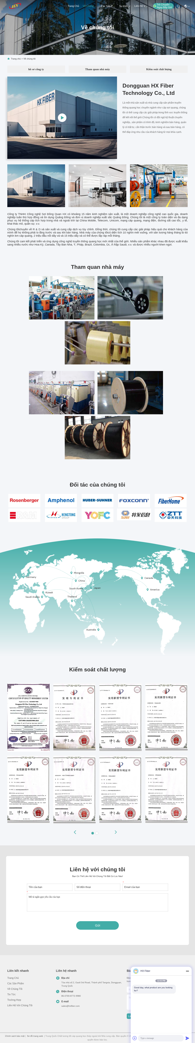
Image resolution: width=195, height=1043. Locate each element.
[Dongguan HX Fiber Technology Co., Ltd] (15, 6)
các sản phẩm (108, 6)
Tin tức (11, 994)
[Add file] (135, 1038)
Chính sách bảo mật (15, 1036)
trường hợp (14, 1000)
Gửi (97, 925)
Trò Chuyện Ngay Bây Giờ (164, 6)
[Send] (187, 1038)
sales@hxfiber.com (70, 1006)
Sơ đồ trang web (35, 1036)
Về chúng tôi (90, 6)
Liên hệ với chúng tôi (141, 6)
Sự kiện (123, 6)
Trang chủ (73, 6)
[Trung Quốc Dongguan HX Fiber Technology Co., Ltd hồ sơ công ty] (62, 118)
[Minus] (187, 971)
